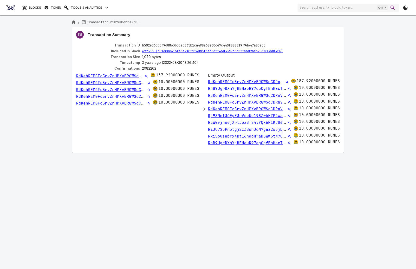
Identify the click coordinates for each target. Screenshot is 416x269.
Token (56, 7)
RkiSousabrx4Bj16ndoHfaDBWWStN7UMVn (249, 136)
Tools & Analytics (86, 7)
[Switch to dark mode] (405, 8)
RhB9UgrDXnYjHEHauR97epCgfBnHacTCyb (249, 88)
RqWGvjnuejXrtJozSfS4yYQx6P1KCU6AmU (249, 122)
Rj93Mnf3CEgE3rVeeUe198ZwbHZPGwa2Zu (249, 115)
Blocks (35, 7)
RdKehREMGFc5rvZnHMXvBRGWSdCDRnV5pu (117, 76)
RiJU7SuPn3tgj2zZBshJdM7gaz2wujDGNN (249, 129)
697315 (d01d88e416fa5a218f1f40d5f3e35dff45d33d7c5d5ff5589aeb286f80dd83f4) (212, 51)
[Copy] (268, 45)
